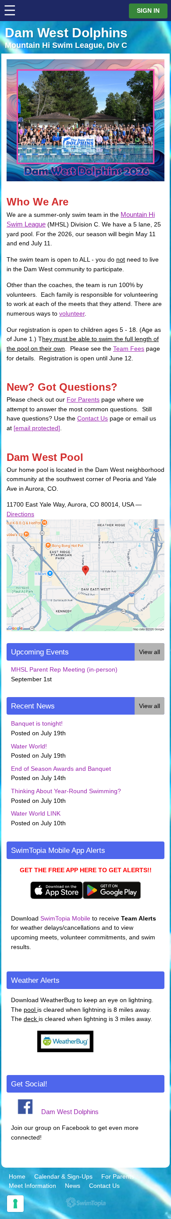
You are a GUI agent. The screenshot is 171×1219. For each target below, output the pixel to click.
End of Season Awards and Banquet (61, 768)
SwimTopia (86, 1202)
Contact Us (92, 418)
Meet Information (32, 1185)
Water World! (29, 746)
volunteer (72, 313)
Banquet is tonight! (37, 723)
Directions (20, 514)
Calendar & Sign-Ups (63, 1176)
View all (149, 651)
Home (17, 1176)
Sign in (148, 10)
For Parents (83, 399)
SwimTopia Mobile (65, 918)
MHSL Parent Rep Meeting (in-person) (64, 669)
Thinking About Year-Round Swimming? (66, 791)
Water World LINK (36, 813)
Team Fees (128, 348)
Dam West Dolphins (70, 1111)
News (72, 1185)
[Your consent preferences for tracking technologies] (15, 1203)
